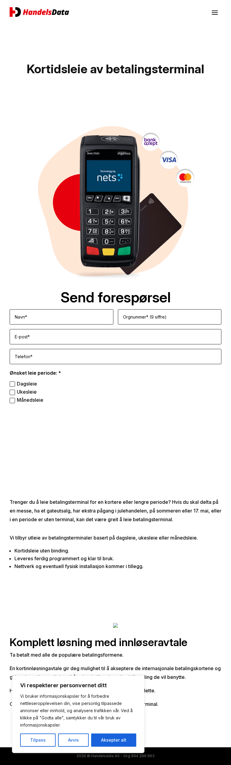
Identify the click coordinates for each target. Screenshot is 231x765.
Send (211, 414)
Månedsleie (30, 400)
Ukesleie (27, 392)
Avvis (73, 739)
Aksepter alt (113, 739)
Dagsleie (27, 384)
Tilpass (38, 739)
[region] (78, 714)
